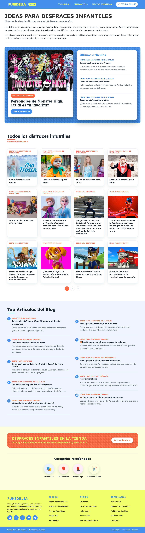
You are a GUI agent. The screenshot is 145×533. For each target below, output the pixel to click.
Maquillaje (53, 516)
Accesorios (85, 516)
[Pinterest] (35, 517)
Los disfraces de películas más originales (32, 384)
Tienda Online (128, 4)
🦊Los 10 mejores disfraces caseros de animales (103, 342)
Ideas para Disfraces (58, 502)
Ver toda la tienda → (89, 520)
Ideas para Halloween (58, 506)
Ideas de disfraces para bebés (94, 81)
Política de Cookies (119, 511)
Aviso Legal (116, 502)
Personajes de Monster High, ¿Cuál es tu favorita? (37, 103)
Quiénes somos (117, 516)
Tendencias (54, 520)
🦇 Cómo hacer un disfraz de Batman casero (101, 397)
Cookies (135, 530)
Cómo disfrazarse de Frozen (95, 63)
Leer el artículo (20, 111)
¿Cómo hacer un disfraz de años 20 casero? (33, 403)
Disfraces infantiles (88, 506)
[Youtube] (28, 517)
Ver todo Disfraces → (17, 141)
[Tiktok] (22, 517)
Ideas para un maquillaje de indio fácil (98, 323)
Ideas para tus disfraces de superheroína (100, 360)
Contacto (115, 520)
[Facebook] (16, 517)
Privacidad (125, 530)
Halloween (80, 4)
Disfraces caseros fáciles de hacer (28, 342)
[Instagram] (9, 517)
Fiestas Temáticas (102, 4)
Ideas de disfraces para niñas (94, 100)
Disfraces (63, 4)
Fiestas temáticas (88, 379)
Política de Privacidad (120, 506)
